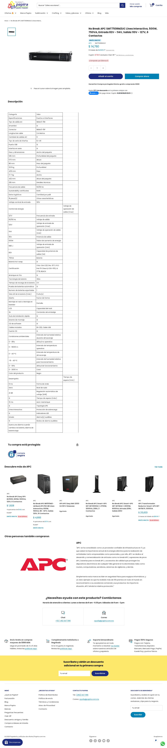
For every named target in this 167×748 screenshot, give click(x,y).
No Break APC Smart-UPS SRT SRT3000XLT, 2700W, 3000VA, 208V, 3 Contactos (96, 507)
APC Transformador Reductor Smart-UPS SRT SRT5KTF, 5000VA (148, 506)
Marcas (8, 709)
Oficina (88, 13)
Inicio (6, 21)
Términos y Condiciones (49, 702)
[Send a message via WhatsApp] (163, 744)
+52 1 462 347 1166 (63, 620)
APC (90, 43)
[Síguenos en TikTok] (108, 740)
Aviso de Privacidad (47, 705)
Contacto (9, 726)
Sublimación (40, 13)
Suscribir (138, 714)
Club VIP (8, 716)
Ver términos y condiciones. (125, 55)
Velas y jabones (72, 13)
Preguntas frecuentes (14, 712)
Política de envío (46, 698)
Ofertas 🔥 (9, 13)
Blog (99, 13)
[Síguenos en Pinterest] (99, 740)
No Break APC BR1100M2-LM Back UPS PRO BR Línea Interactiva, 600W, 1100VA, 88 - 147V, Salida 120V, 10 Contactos (43, 509)
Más (107, 13)
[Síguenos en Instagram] (95, 740)
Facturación (10, 698)
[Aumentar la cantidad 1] (103, 68)
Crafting (55, 13)
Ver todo (159, 467)
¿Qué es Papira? (11, 695)
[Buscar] (122, 5)
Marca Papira (25, 13)
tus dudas (115, 646)
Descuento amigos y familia (16, 719)
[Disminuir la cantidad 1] (91, 68)
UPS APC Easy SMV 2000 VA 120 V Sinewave (69, 505)
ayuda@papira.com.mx (104, 620)
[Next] (163, 501)
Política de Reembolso (48, 695)
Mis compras (136, 6)
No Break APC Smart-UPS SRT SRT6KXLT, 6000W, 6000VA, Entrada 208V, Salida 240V (122, 507)
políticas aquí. (31, 648)
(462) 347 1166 (82, 695)
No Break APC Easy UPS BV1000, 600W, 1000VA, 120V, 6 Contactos (16, 499)
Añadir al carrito (105, 76)
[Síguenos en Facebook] (90, 740)
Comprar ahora (142, 76)
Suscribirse (100, 673)
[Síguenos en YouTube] (103, 740)
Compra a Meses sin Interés (16, 723)
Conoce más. (110, 50)
